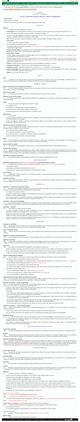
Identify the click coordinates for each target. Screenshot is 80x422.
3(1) (4, 88)
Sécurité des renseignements (39, 419)
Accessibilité (12, 419)
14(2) (5, 231)
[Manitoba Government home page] (69, 420)
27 (4, 417)
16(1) (5, 257)
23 (4, 367)
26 (4, 412)
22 (4, 363)
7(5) (4, 157)
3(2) (4, 93)
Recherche (16, 3)
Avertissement (20, 419)
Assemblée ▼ (73, 3)
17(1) (5, 284)
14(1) (5, 225)
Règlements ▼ (30, 3)
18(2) (5, 334)
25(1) (5, 394)
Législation (8, 3)
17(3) (5, 316)
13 (4, 208)
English (76, 1)
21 (4, 357)
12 (4, 202)
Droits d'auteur (28, 419)
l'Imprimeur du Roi (58, 7)
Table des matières (7, 18)
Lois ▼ (23, 3)
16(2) (5, 278)
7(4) (4, 149)
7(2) (4, 140)
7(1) (4, 126)
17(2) (5, 307)
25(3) (5, 400)
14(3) (5, 237)
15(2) (5, 247)
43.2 (4, 404)
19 (4, 340)
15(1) (5, 241)
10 (4, 179)
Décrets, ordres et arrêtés (55, 3)
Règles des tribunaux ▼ (41, 3)
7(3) (4, 145)
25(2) (5, 396)
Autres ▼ (65, 3)
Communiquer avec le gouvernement (55, 419)
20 (4, 352)
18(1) (5, 330)
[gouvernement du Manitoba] (5, 1)
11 (4, 188)
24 (4, 373)
